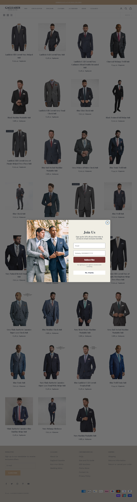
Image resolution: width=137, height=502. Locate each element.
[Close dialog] (107, 223)
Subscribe (89, 259)
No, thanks (89, 272)
